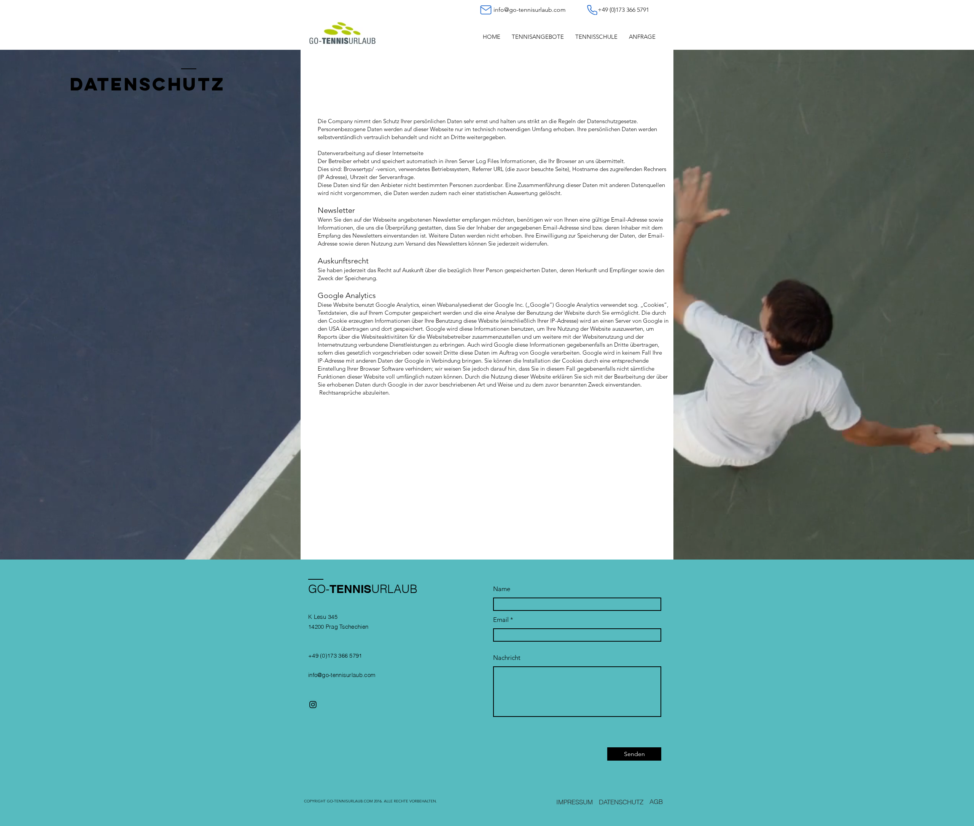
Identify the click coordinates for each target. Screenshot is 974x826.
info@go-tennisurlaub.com (529, 9)
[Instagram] (313, 704)
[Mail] (486, 10)
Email (501, 620)
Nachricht (506, 658)
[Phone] (592, 10)
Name (501, 589)
